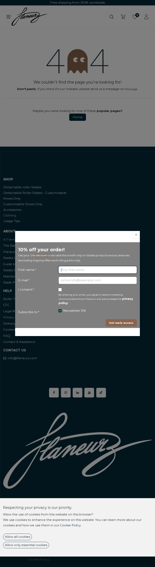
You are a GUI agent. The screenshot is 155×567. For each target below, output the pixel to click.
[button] (121, 323)
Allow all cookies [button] (17, 537)
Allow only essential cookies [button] (26, 545)
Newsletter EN (74, 310)
